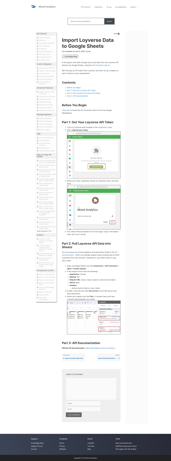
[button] (117, 33)
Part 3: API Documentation (77, 96)
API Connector (86, 7)
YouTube (90, 446)
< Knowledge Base (70, 56)
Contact (34, 449)
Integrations (99, 7)
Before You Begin (74, 88)
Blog (89, 449)
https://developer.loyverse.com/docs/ (100, 348)
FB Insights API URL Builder (126, 449)
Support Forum (37, 446)
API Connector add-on (101, 65)
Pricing (109, 7)
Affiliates (62, 449)
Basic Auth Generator (124, 443)
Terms (61, 443)
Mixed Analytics (47, 6)
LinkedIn (90, 443)
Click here (66, 110)
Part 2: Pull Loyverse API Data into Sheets (83, 93)
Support (133, 7)
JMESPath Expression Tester (126, 446)
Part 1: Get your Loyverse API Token (81, 90)
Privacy (62, 446)
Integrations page (105, 127)
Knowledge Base (120, 7)
